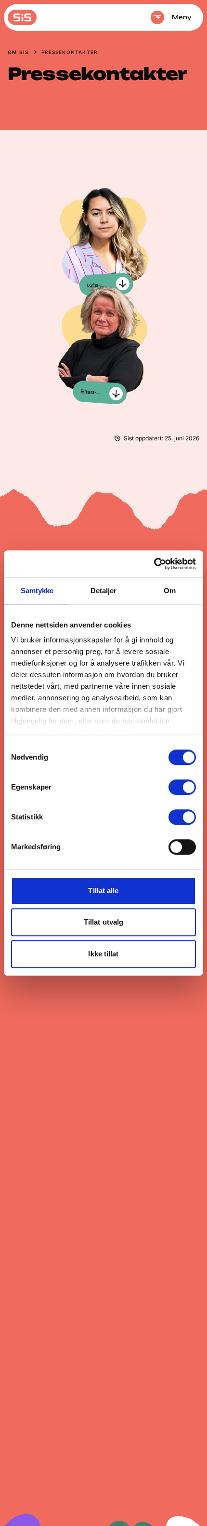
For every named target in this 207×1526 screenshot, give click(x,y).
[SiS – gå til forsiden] (22, 17)
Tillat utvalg (103, 922)
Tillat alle (103, 890)
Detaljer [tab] (104, 590)
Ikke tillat (103, 954)
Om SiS (18, 52)
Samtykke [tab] (37, 590)
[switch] (182, 787)
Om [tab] (170, 590)
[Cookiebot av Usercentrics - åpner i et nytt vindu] (154, 564)
